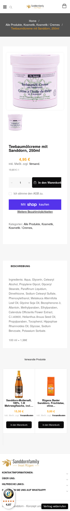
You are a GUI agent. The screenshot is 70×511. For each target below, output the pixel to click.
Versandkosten (26, 415)
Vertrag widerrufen (54, 506)
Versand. (34, 164)
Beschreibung (20, 266)
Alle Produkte (14, 25)
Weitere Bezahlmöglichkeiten (35, 212)
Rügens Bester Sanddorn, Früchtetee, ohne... (51, 402)
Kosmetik (30, 25)
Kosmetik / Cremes (48, 25)
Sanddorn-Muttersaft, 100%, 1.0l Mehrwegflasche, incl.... (19, 402)
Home (32, 21)
